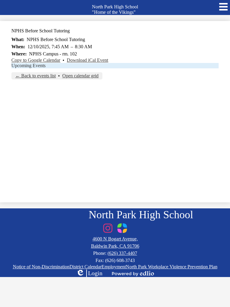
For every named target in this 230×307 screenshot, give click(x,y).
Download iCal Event (87, 60)
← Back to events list (35, 75)
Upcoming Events (28, 65)
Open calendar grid (80, 75)
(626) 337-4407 (122, 253)
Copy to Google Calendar (35, 60)
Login (89, 273)
